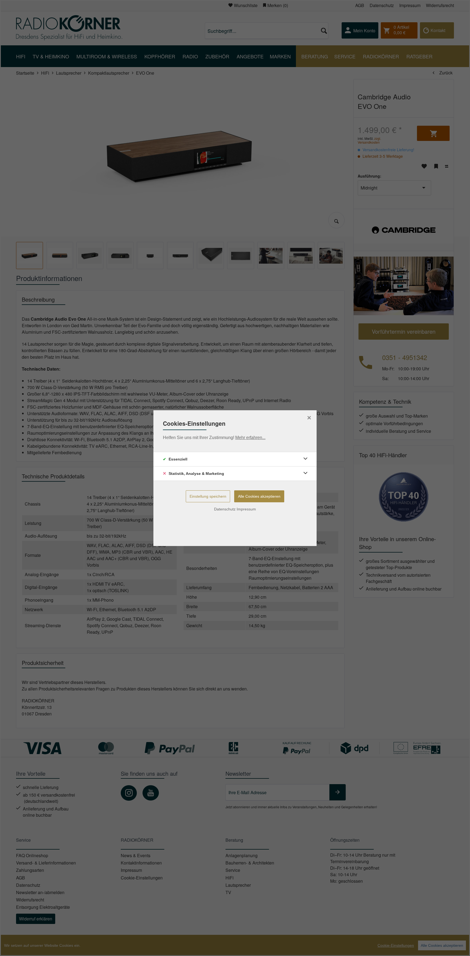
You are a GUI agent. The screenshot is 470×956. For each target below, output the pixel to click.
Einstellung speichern (208, 496)
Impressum (246, 509)
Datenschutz (225, 509)
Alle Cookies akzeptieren (259, 496)
